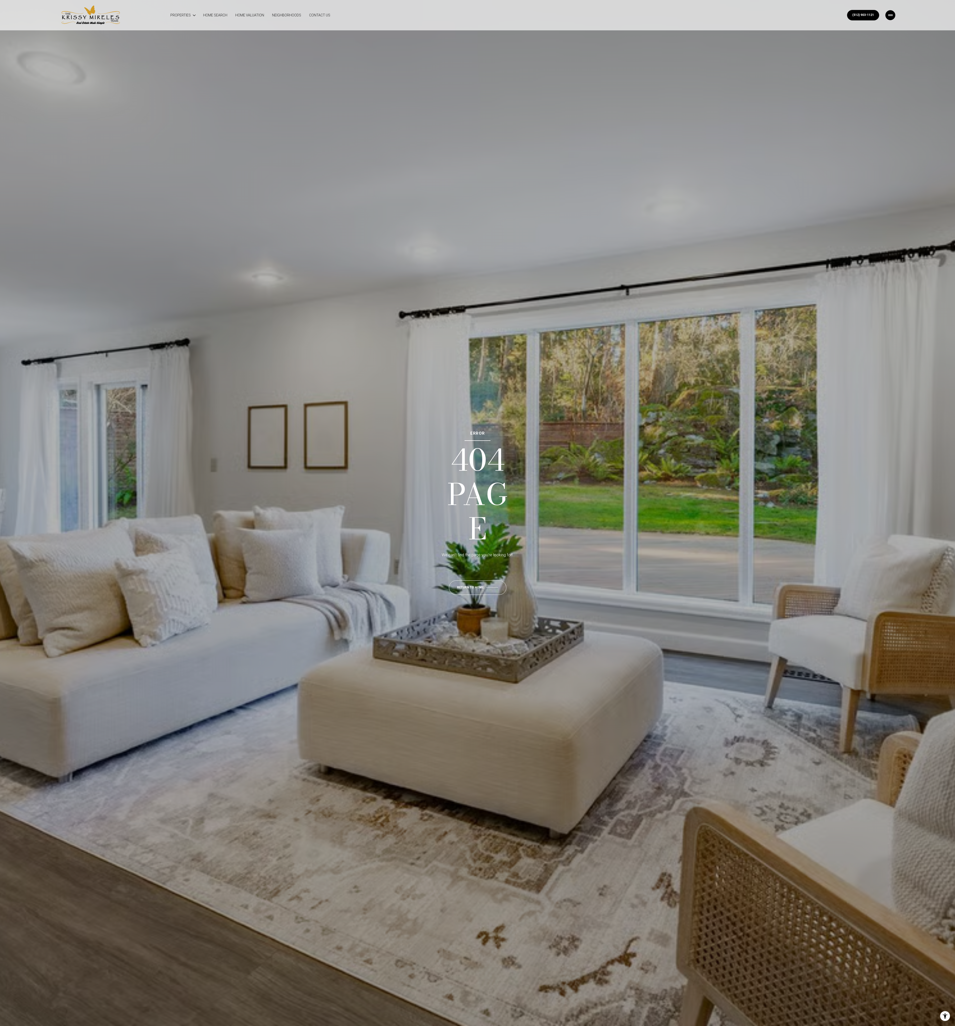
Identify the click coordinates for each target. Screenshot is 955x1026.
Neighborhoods (286, 15)
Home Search (215, 15)
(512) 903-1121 (863, 15)
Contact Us (319, 15)
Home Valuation (249, 15)
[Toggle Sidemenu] (890, 15)
